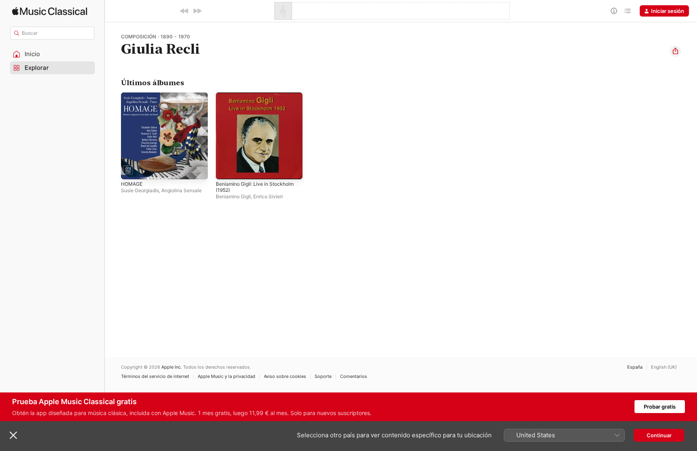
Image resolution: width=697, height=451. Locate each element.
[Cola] (627, 11)
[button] (52, 54)
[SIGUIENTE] (197, 10)
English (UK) (664, 367)
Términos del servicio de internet (155, 376)
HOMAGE (133, 95)
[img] (49, 11)
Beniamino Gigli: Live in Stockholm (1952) (258, 98)
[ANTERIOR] (184, 10)
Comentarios (353, 376)
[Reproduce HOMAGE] (131, 169)
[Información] (613, 11)
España (635, 367)
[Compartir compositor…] (675, 51)
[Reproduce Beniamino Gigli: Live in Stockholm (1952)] (226, 169)
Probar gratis (660, 406)
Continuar (659, 435)
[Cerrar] (13, 435)
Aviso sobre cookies (285, 376)
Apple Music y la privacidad (226, 376)
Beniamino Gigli (233, 196)
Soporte (323, 376)
